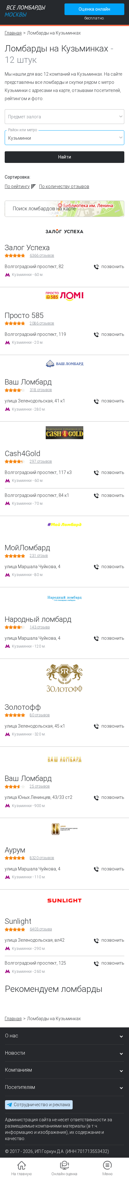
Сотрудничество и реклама (42, 1104)
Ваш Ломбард (28, 382)
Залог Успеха (27, 247)
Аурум (15, 850)
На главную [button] (21, 1174)
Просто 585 (24, 315)
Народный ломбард (38, 619)
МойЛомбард (27, 548)
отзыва (40, 627)
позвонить (112, 266)
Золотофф (23, 707)
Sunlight (18, 921)
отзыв (39, 555)
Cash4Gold (22, 453)
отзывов (42, 255)
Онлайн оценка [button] (64, 1174)
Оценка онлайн (94, 9)
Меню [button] (107, 1174)
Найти (64, 156)
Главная (13, 32)
